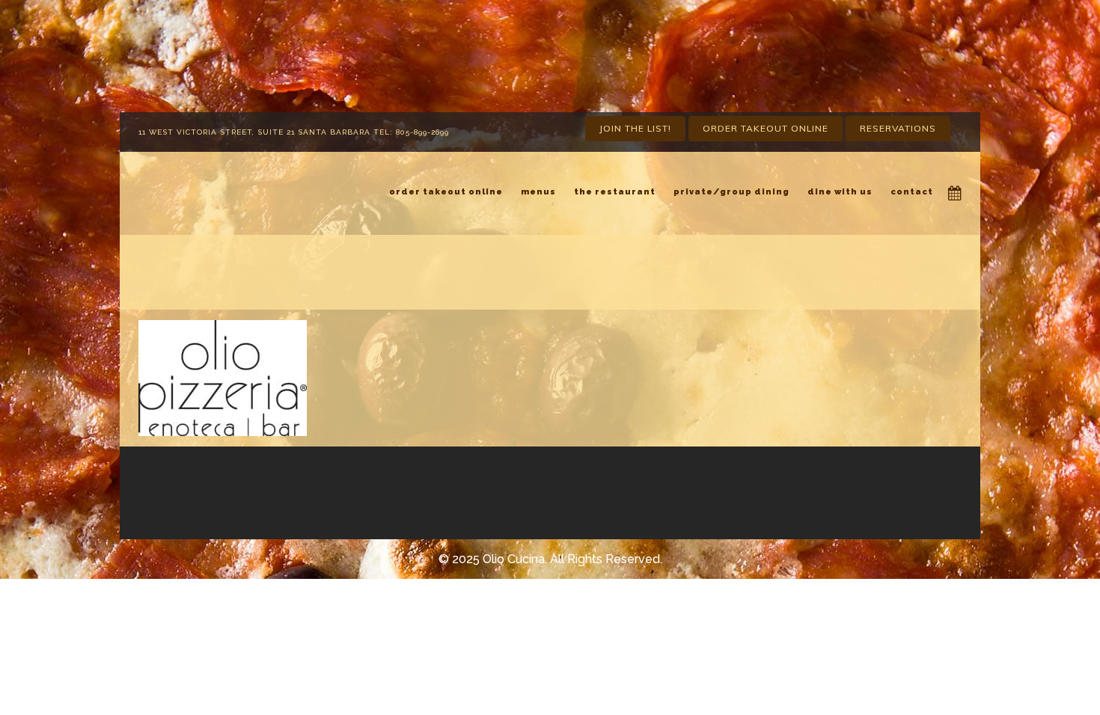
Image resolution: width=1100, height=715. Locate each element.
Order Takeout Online (765, 128)
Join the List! (635, 128)
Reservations (898, 128)
